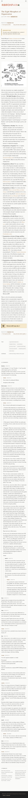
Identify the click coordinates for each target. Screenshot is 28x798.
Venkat (8, 16)
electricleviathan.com (8, 157)
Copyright (8, 795)
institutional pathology (21, 346)
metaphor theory (12, 344)
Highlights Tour (14, 16)
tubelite (2, 683)
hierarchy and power (13, 348)
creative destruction (21, 252)
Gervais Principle (14, 196)
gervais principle (12, 346)
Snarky (2, 751)
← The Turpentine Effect (6, 24)
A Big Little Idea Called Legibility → (20, 24)
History (4, 795)
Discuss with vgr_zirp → (13, 326)
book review (11, 350)
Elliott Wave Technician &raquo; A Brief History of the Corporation (7, 772)
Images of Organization (14, 38)
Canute (2, 655)
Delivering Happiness (21, 194)
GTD (9, 250)
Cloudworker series (7, 234)
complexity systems (22, 348)
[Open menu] (26, 1)
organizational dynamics (13, 341)
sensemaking (19, 344)
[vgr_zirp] (2, 1)
